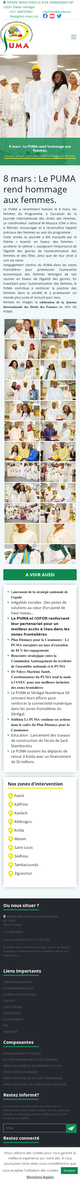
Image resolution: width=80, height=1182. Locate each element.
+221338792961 (13, 932)
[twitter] (59, 17)
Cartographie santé (17, 982)
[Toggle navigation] (74, 37)
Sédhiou (21, 856)
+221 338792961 (21, 12)
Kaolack (20, 813)
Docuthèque (12, 1007)
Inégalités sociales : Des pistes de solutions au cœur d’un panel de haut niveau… (38, 607)
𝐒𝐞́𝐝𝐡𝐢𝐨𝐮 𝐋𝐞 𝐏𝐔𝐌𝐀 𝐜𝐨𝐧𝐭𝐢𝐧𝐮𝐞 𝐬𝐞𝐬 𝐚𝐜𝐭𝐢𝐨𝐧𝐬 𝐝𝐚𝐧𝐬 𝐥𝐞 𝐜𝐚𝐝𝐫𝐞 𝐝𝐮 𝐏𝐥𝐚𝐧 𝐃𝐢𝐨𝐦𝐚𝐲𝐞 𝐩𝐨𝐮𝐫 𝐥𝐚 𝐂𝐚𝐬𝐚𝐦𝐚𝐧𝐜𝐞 (40, 724)
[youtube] (52, 17)
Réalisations (12, 1013)
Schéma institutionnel (19, 994)
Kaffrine (21, 804)
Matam (20, 838)
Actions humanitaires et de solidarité (30, 1060)
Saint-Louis (23, 847)
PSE (5, 1025)
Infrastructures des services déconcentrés (35, 1084)
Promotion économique (20, 1072)
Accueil (9, 156)
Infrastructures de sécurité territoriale (32, 1078)
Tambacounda (26, 864)
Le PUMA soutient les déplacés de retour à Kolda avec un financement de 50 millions (41, 756)
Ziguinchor (23, 873)
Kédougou (23, 821)
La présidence (13, 1019)
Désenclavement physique (22, 1053)
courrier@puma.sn (57, 12)
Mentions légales (40, 1177)
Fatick (19, 795)
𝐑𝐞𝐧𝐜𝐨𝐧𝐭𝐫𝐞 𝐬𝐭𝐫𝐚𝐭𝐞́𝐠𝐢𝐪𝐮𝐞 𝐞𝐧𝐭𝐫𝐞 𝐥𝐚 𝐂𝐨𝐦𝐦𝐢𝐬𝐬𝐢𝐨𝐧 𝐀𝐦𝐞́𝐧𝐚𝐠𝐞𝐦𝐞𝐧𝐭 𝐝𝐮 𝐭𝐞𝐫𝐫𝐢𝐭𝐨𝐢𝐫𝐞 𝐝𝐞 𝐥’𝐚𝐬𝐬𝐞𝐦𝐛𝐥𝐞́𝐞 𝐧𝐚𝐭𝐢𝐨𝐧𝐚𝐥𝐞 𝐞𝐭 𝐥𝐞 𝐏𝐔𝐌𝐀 (41, 661)
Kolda (19, 830)
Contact (9, 1001)
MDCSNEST (10, 1032)
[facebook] (45, 17)
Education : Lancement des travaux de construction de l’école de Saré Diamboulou (40, 740)
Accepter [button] (69, 1170)
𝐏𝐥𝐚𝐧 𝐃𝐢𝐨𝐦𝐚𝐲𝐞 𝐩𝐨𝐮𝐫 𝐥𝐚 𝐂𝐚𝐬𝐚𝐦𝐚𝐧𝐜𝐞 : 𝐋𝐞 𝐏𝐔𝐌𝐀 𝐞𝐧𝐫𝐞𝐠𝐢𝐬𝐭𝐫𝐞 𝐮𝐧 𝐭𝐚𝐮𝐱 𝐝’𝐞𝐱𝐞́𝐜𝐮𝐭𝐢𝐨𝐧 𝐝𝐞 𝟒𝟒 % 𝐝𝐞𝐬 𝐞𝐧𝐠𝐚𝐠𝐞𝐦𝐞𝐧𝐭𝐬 (40, 645)
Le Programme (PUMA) (18, 988)
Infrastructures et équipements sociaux (32, 1066)
